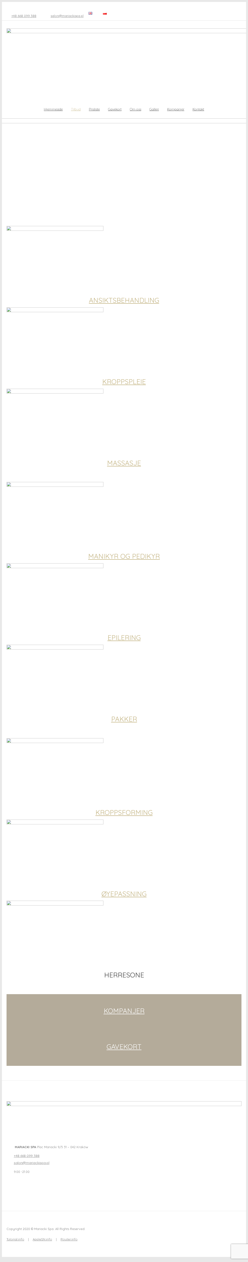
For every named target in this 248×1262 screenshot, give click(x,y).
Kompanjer (175, 109)
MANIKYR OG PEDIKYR (124, 556)
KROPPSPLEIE (124, 381)
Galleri (154, 109)
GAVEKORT (124, 1046)
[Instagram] (19, 1187)
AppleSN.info (42, 1239)
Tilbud (76, 109)
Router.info (69, 1239)
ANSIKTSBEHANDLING (124, 300)
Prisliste (94, 109)
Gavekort (115, 109)
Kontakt (198, 109)
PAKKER (124, 719)
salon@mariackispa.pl (67, 16)
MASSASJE (124, 463)
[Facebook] (9, 1187)
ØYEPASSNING (124, 894)
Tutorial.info (15, 1239)
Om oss (135, 109)
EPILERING (124, 637)
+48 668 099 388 (23, 16)
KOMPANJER (124, 1011)
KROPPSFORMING (124, 812)
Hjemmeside (53, 109)
